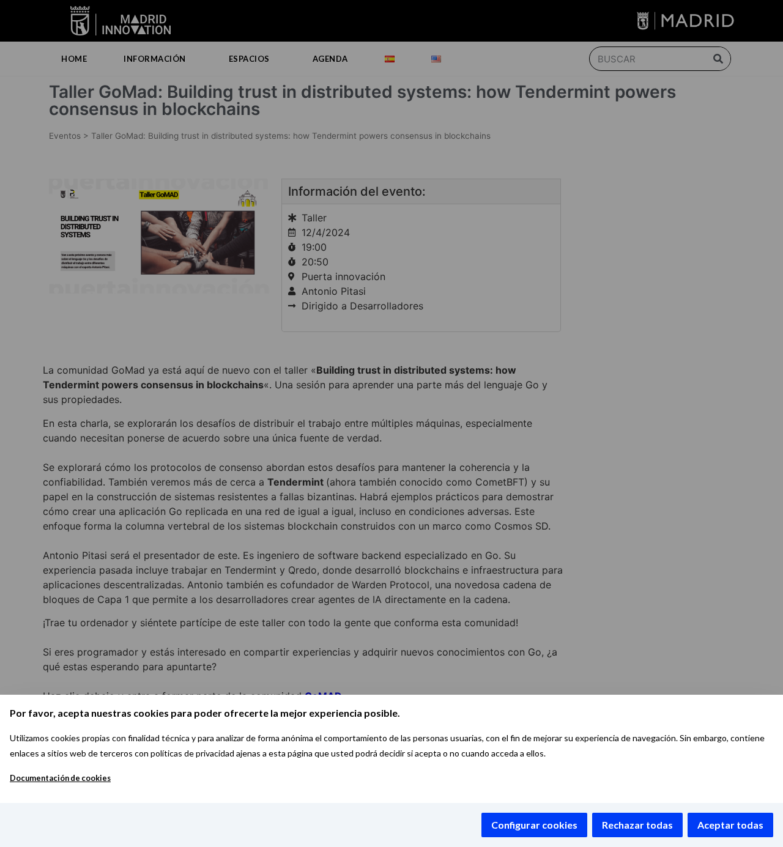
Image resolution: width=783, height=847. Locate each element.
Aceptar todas (730, 824)
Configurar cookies (534, 824)
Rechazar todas (637, 824)
